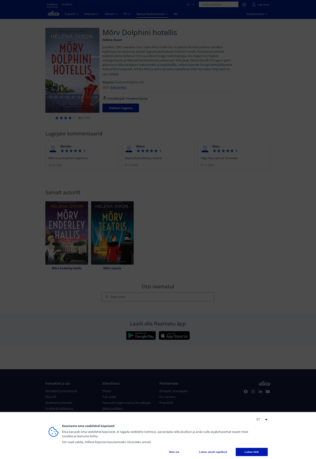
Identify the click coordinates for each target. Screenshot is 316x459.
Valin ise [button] (174, 451)
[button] (260, 419)
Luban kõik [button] (252, 451)
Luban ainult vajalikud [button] (213, 451)
